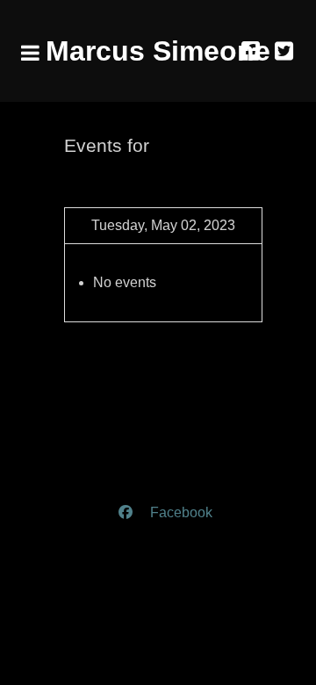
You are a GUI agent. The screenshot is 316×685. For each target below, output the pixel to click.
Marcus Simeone (158, 51)
